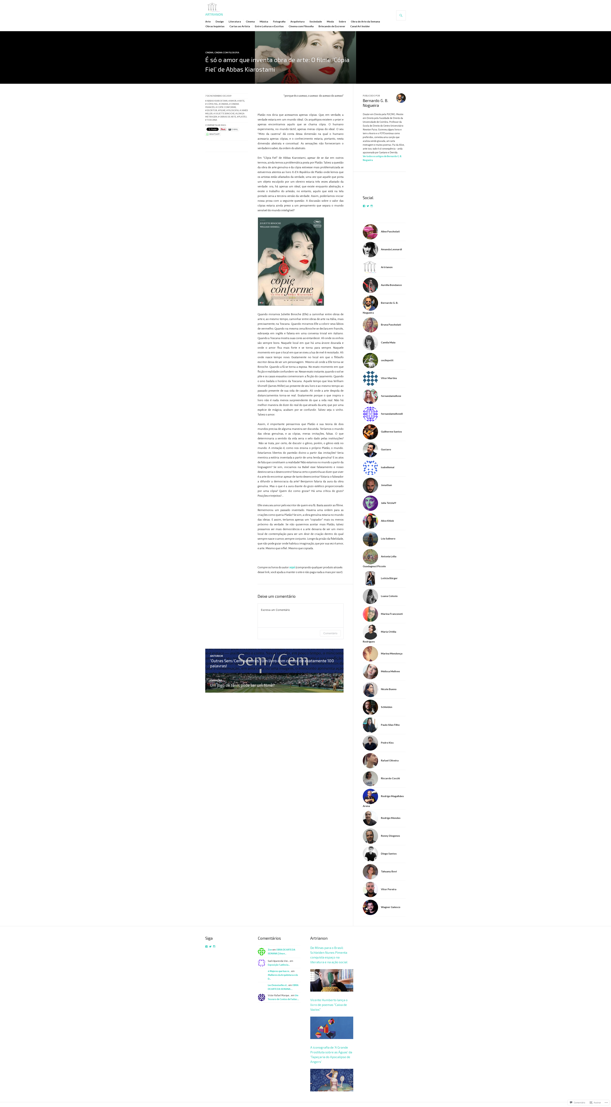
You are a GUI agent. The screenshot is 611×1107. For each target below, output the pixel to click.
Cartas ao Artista (239, 26)
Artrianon (214, 14)
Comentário (330, 633)
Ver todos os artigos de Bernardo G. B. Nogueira (382, 158)
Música (264, 21)
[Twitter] (368, 206)
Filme (222, 110)
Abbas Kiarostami (217, 100)
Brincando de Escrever (332, 26)
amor (233, 100)
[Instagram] (371, 206)
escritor (212, 110)
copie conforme (226, 107)
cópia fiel (212, 104)
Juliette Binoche (225, 113)
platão (243, 116)
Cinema (250, 21)
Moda (330, 21)
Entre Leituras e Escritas (269, 26)
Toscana (212, 120)
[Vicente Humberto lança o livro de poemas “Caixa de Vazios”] (331, 1043)
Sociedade (315, 21)
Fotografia (279, 21)
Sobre (342, 21)
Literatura (235, 21)
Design (220, 21)
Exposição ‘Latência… (279, 965)
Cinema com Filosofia (301, 26)
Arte (208, 21)
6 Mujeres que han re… (279, 971)
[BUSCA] (401, 15)
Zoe (270, 949)
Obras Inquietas (215, 26)
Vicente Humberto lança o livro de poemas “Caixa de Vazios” (329, 1004)
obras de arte (228, 116)
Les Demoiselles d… (278, 985)
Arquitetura (297, 21)
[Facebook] (364, 206)
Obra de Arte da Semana (365, 21)
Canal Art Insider (360, 26)
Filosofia (233, 110)
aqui (292, 567)
